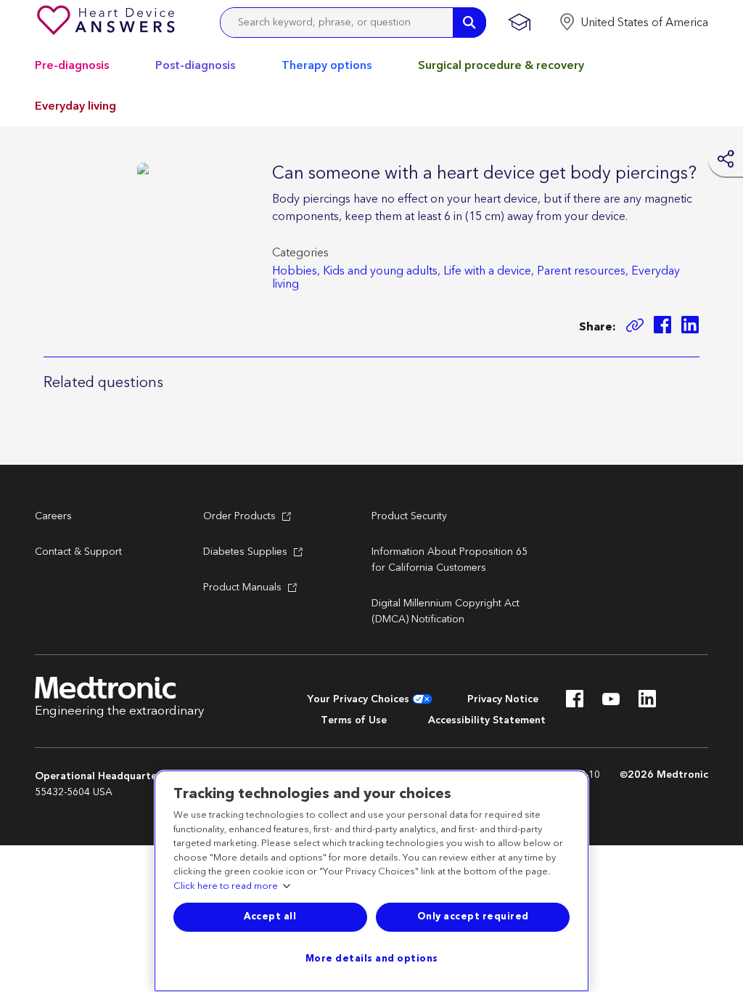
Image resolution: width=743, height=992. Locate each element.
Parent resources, (582, 271)
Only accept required (473, 916)
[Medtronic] (107, 22)
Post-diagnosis (195, 65)
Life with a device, (488, 271)
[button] (633, 22)
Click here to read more (225, 886)
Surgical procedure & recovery (501, 65)
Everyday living (75, 106)
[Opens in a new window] (662, 327)
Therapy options (327, 65)
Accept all (270, 916)
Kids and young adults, (381, 271)
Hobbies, (296, 271)
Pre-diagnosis (72, 65)
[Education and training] (519, 22)
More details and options (371, 959)
